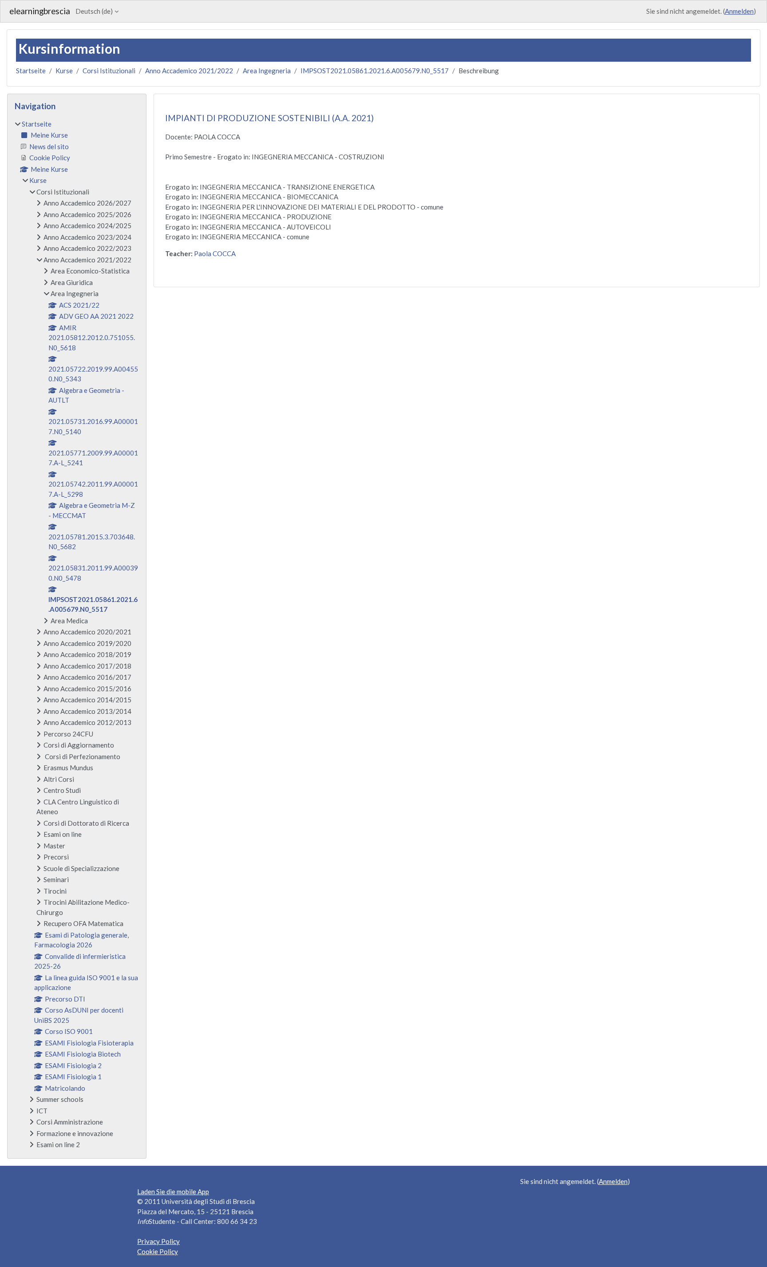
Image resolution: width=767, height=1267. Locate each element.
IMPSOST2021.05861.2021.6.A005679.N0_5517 (374, 71)
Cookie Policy (157, 1251)
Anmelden (739, 11)
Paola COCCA (215, 253)
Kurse (64, 71)
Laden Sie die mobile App (173, 1192)
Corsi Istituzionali (109, 71)
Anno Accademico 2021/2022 (189, 71)
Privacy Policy (158, 1241)
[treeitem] (77, 634)
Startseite (31, 71)
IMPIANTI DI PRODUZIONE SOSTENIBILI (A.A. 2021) (269, 118)
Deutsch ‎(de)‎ (94, 11)
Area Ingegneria (267, 71)
